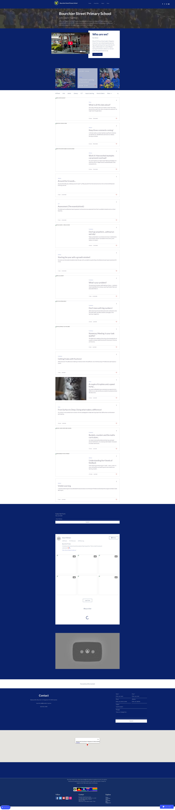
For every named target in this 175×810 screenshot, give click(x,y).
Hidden (80, 77)
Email (133, 693)
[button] (97, 54)
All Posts (57, 93)
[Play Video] (87, 651)
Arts (64, 93)
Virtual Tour (108, 798)
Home (107, 797)
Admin (69, 93)
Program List (108, 802)
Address (133, 699)
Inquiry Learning (89, 93)
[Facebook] (164, 4)
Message (118, 709)
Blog (106, 801)
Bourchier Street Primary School (68, 3)
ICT (82, 93)
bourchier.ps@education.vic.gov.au (43, 703)
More (108, 93)
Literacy (76, 93)
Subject (117, 704)
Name (117, 693)
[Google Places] (162, 4)
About (107, 799)
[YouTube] (168, 4)
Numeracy (91, 229)
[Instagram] (166, 4)
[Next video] (117, 651)
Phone (117, 699)
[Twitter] (60, 798)
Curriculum (108, 800)
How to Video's (101, 93)
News (90, 102)
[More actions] (117, 100)
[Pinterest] (67, 798)
